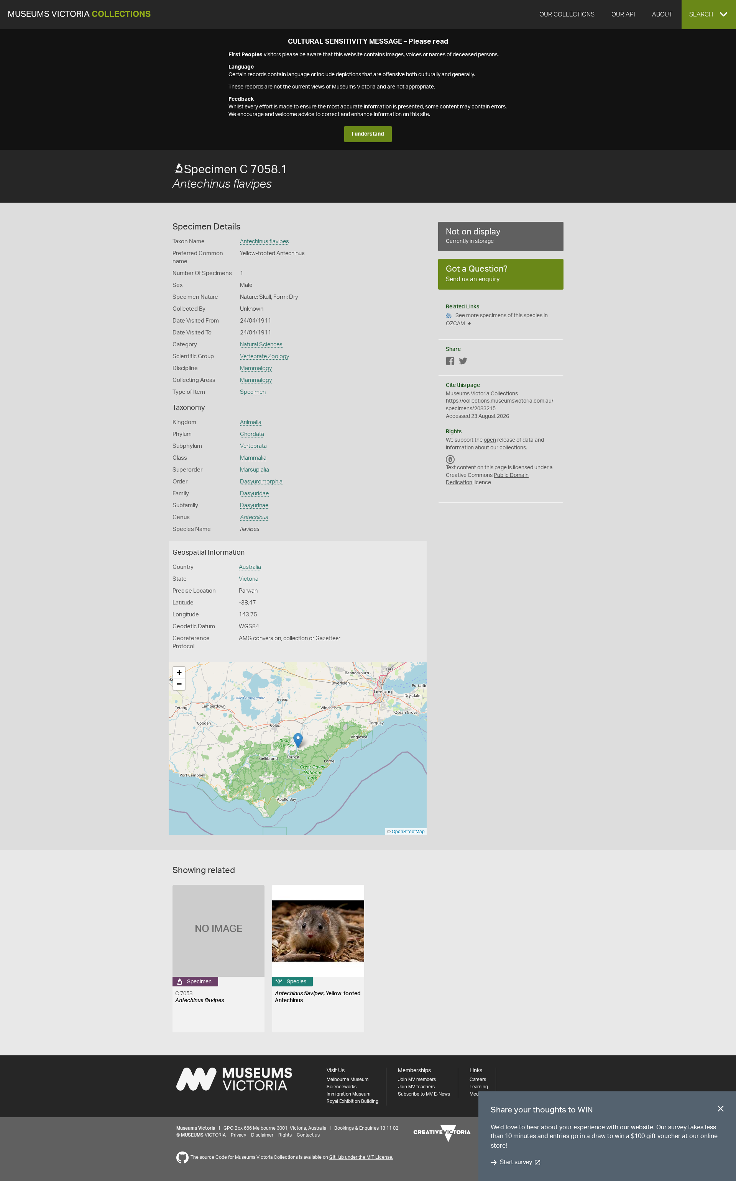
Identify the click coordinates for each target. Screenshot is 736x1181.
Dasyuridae (254, 493)
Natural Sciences (261, 344)
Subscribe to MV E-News (424, 1094)
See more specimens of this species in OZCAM (497, 319)
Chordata (252, 434)
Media (476, 1094)
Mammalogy (256, 368)
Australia (250, 567)
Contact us (308, 1135)
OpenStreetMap (408, 831)
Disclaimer (262, 1135)
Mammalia (253, 458)
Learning (479, 1086)
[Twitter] (463, 363)
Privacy (238, 1135)
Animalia (250, 422)
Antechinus (254, 517)
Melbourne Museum (347, 1079)
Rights (285, 1135)
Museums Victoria (79, 14)
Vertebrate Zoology (264, 356)
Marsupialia (254, 470)
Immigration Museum (348, 1094)
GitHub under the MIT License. (361, 1157)
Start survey (516, 1163)
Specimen (253, 392)
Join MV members (417, 1079)
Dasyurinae (254, 505)
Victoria (248, 579)
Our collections (567, 14)
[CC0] (450, 459)
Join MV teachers (416, 1086)
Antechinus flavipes (264, 241)
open (490, 440)
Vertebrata (253, 446)
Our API (623, 14)
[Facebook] (450, 363)
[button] (709, 14)
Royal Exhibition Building (352, 1101)
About (662, 14)
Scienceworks (341, 1086)
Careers (478, 1079)
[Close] (721, 1110)
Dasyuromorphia (261, 482)
